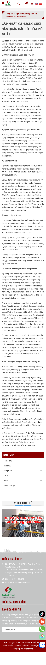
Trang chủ (8, 461)
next (42, 524)
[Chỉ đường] (42, 637)
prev (3, 524)
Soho (39, 387)
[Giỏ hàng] (25, 3)
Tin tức (6, 476)
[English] (37, 4)
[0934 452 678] (42, 629)
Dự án (6, 481)
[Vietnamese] (40, 4)
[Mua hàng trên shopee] (42, 621)
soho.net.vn (28, 649)
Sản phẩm (8, 471)
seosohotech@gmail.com (20, 582)
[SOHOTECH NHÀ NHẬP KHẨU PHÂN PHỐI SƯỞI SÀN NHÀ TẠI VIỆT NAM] (8, 3)
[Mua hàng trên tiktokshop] (42, 614)
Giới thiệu (7, 466)
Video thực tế (23, 503)
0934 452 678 (19, 579)
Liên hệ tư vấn (9, 486)
